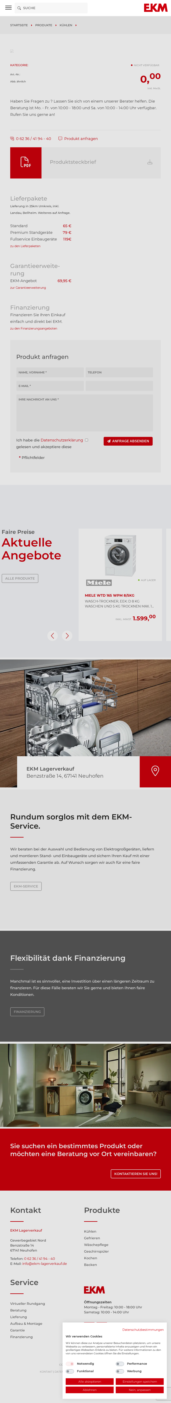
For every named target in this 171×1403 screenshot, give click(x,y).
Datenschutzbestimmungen (143, 1329)
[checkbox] (70, 1364)
